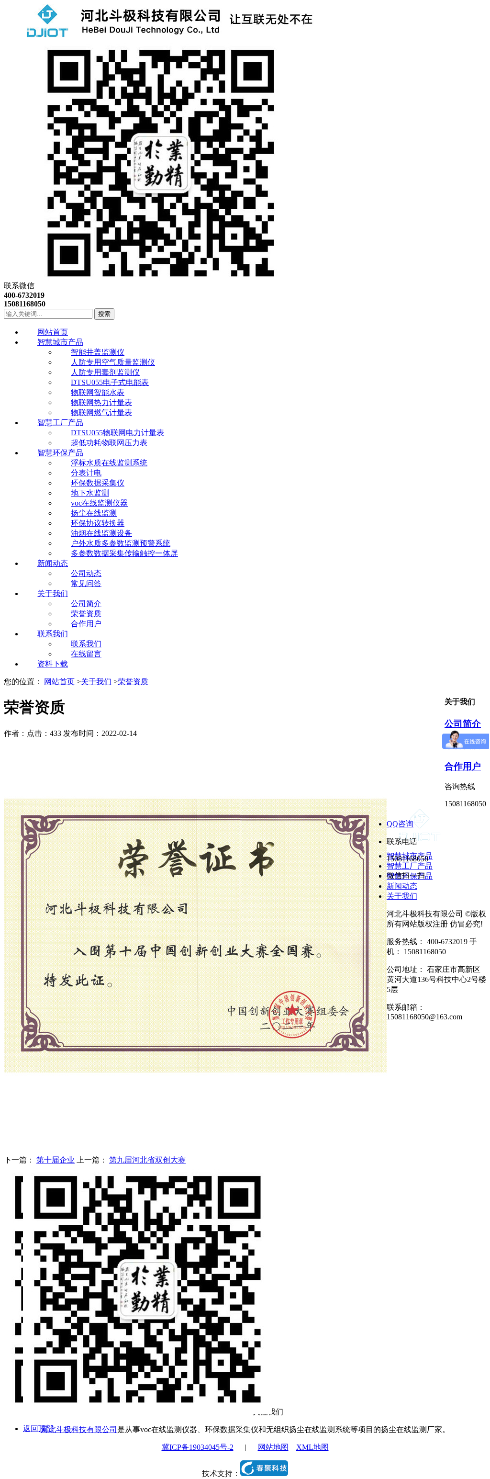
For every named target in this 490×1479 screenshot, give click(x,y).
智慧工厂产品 (410, 866)
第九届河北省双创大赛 (147, 1160)
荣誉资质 (133, 681)
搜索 (104, 313)
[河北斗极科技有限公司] (159, 35)
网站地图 (273, 1447)
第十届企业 (55, 1160)
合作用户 (463, 766)
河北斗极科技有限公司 (79, 1429)
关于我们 (96, 681)
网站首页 (59, 681)
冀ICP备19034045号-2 (198, 1447)
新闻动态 (402, 886)
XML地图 (312, 1447)
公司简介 (463, 724)
